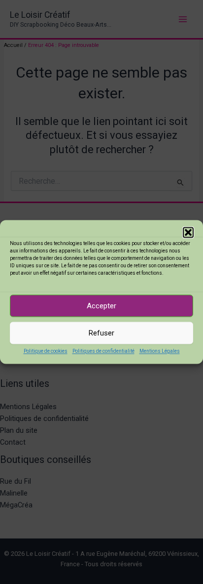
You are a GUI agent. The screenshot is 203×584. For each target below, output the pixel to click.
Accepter (101, 305)
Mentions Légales (159, 351)
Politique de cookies (46, 351)
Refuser (101, 333)
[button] (188, 232)
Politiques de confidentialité (103, 351)
